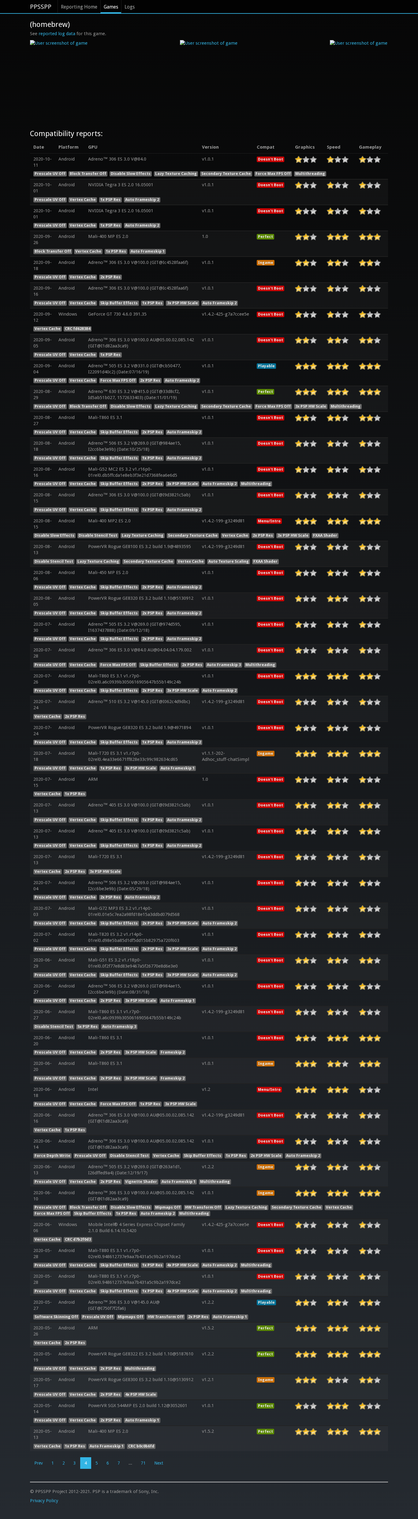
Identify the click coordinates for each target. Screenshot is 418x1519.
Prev (38, 1463)
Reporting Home (79, 7)
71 (143, 1463)
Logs (130, 7)
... (130, 1463)
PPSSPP (40, 6)
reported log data (57, 33)
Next (158, 1463)
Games (111, 7)
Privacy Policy (44, 1500)
